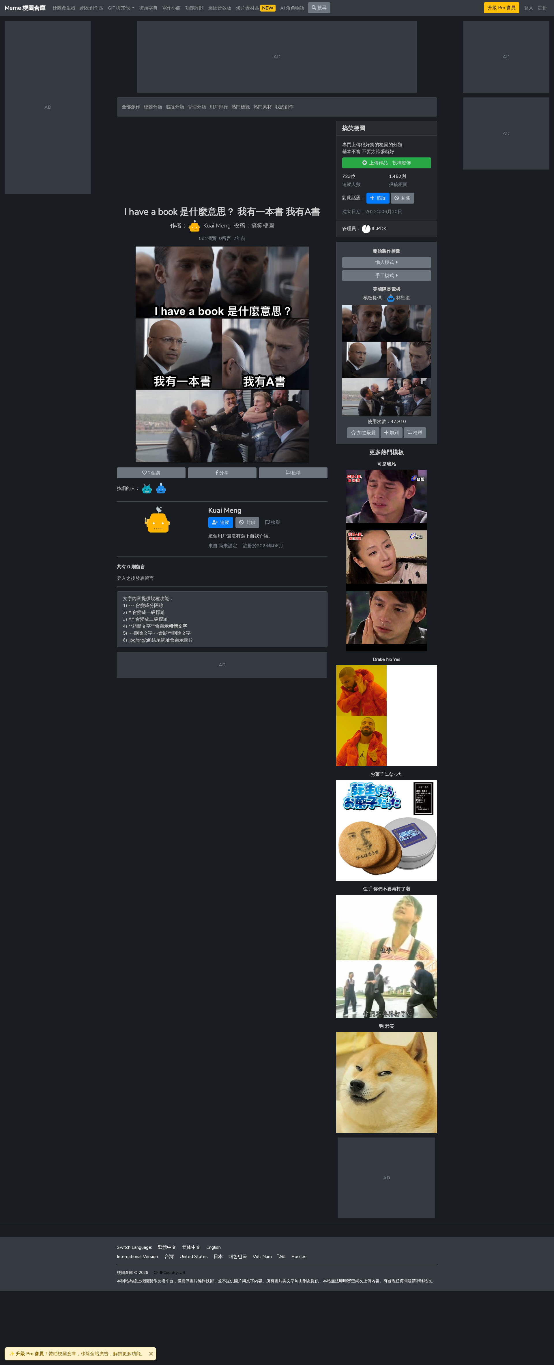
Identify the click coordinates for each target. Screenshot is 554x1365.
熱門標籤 (240, 107)
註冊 (542, 8)
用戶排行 (218, 107)
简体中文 (191, 1247)
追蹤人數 (351, 184)
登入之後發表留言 (135, 578)
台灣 (169, 1256)
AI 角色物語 (292, 8)
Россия (298, 1256)
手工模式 (385, 275)
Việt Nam (262, 1256)
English (213, 1247)
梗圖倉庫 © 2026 (132, 1272)
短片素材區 (255, 8)
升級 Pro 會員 (502, 8)
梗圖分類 (153, 107)
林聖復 (403, 298)
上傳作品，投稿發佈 (389, 163)
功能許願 (194, 8)
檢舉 (295, 473)
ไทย (282, 1256)
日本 (218, 1256)
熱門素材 (262, 107)
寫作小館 (171, 8)
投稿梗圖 (398, 184)
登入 (528, 8)
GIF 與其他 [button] (119, 8)
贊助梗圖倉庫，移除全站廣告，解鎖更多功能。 (77, 1354)
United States (193, 1256)
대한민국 (238, 1256)
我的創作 (284, 107)
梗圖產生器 (64, 8)
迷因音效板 (219, 8)
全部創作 (131, 107)
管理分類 (197, 107)
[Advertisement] (222, 161)
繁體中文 (167, 1247)
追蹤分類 (175, 107)
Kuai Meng (217, 226)
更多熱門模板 (386, 452)
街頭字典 (148, 8)
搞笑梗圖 (262, 226)
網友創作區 (91, 8)
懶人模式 (385, 262)
